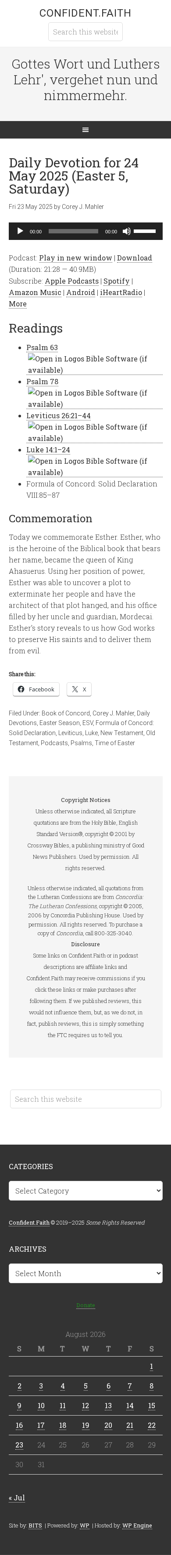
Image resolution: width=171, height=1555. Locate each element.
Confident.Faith (85, 13)
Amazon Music (35, 292)
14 (130, 1405)
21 (129, 1425)
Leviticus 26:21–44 (58, 415)
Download (134, 257)
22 (152, 1425)
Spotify (116, 280)
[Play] (20, 231)
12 (85, 1405)
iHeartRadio (121, 292)
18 (62, 1425)
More (18, 303)
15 (151, 1405)
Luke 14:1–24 (48, 449)
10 (41, 1405)
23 (19, 1444)
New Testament (121, 732)
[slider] (146, 230)
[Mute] (126, 231)
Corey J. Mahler (113, 713)
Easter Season (59, 722)
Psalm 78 (42, 381)
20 (108, 1425)
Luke (91, 732)
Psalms (81, 742)
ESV (87, 722)
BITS (35, 1525)
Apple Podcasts (72, 280)
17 (41, 1425)
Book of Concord (66, 713)
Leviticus (70, 732)
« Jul (17, 1497)
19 (85, 1425)
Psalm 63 (42, 347)
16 (19, 1425)
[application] (86, 231)
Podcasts (54, 742)
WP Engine (137, 1525)
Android (80, 292)
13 (108, 1405)
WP (84, 1525)
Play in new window (75, 257)
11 (63, 1405)
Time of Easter (115, 742)
